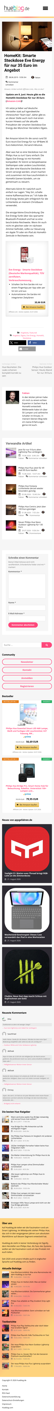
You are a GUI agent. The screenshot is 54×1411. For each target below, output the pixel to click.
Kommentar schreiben (12, 83)
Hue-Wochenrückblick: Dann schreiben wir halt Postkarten (30, 1312)
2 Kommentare (35, 533)
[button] (17, 342)
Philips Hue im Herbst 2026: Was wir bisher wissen (28, 1283)
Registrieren (27, 686)
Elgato (23, 335)
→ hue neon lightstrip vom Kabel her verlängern (19, 1028)
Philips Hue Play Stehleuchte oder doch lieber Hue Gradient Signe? (29, 1327)
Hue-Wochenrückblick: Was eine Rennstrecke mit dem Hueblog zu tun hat (31, 1273)
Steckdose (27, 338)
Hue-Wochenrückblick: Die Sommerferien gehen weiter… (31, 1292)
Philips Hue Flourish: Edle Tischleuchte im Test (30, 1335)
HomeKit (40, 335)
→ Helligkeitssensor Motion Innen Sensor (17, 1065)
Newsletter (27, 661)
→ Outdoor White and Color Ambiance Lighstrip (19, 1045)
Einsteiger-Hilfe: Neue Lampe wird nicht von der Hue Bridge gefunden (30, 1204)
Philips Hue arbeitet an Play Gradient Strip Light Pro (30, 1302)
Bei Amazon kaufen (34, 307)
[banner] (16, 8)
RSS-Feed (6, 1393)
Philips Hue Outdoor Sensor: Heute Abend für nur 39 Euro (41, 370)
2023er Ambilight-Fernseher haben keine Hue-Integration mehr (30, 1147)
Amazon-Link (14, 101)
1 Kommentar (34, 515)
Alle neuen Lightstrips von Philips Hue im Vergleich (28, 1175)
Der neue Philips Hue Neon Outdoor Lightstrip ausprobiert (30, 1346)
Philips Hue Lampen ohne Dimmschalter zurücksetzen (27, 1166)
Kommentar (15, 571)
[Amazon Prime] (27, 737)
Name (12, 602)
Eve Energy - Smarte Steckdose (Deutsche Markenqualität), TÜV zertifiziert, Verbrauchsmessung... (26, 275)
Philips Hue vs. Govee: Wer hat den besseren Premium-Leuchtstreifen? (29, 1355)
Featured (33, 333)
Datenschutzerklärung (11, 1396)
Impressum (6, 1404)
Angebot (16, 335)
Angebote (25, 333)
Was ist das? (39, 89)
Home (4, 1386)
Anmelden (27, 678)
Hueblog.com (20, 1262)
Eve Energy (31, 335)
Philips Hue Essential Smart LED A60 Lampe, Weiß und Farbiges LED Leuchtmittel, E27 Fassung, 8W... (27, 731)
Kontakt (27, 669)
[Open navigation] (45, 8)
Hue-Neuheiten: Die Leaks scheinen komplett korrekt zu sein (11, 371)
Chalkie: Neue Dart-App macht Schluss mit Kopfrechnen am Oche (26, 997)
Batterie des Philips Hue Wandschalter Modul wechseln (29, 1185)
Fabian (37, 77)
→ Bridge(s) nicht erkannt (11, 1104)
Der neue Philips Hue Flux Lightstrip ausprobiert (31, 1364)
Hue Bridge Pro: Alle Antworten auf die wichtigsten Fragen (27, 1127)
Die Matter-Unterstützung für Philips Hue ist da (30, 1155)
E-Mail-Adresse (16, 613)
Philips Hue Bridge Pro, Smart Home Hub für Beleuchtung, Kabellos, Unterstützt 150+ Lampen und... (27, 788)
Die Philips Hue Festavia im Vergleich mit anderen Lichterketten (31, 1137)
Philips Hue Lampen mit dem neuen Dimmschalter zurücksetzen (25, 1194)
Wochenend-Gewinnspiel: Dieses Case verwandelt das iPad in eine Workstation (25, 936)
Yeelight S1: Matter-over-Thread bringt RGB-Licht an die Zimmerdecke (26, 874)
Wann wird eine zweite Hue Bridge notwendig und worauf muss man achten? (29, 1118)
